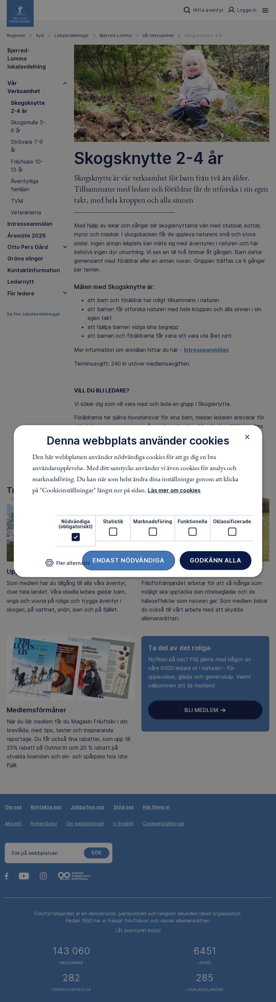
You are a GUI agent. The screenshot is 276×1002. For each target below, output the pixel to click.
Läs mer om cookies (174, 490)
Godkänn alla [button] (215, 560)
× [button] (247, 436)
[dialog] (138, 501)
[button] (68, 565)
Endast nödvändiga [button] (129, 560)
